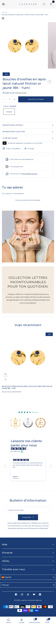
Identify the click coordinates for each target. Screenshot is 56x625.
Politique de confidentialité (38, 528)
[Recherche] (44, 4)
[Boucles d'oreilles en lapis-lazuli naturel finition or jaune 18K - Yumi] (28, 357)
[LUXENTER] (28, 4)
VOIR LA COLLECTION (27, 247)
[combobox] (28, 577)
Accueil (4, 12)
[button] (49, 81)
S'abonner (27, 517)
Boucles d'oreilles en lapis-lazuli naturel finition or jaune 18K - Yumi (27, 387)
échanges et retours (30, 174)
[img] (29, 448)
